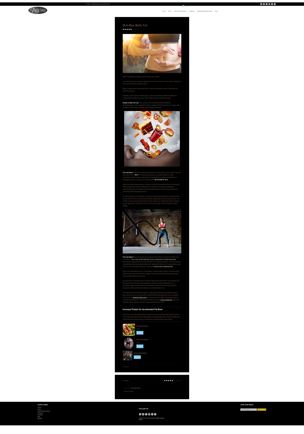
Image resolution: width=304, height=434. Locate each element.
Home (39, 407)
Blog (39, 416)
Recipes (40, 418)
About (39, 409)
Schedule (40, 415)
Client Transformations (44, 411)
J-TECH (157, 418)
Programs (40, 413)
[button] (152, 330)
